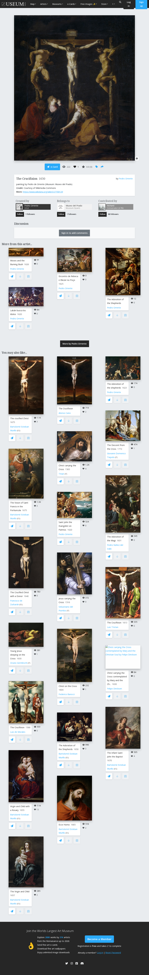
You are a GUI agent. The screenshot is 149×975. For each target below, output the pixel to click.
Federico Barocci (67, 694)
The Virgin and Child (19, 891)
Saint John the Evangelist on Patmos (65, 526)
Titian (61, 473)
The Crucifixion (17, 727)
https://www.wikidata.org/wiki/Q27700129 (43, 191)
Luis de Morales (17, 732)
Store (104, 4)
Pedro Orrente (126, 178)
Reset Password (113, 952)
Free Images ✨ (88, 4)
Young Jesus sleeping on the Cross (17, 655)
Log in (100, 952)
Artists (43, 4)
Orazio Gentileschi (18, 662)
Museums (57, 4)
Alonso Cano (65, 413)
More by (75, 343)
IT (29, 663)
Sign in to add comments (74, 233)
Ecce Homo (64, 824)
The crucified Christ (19, 418)
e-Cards (71, 4)
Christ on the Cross (68, 686)
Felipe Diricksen (114, 688)
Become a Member (99, 939)
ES (19, 430)
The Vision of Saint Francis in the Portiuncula (19, 506)
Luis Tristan (112, 627)
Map (32, 4)
